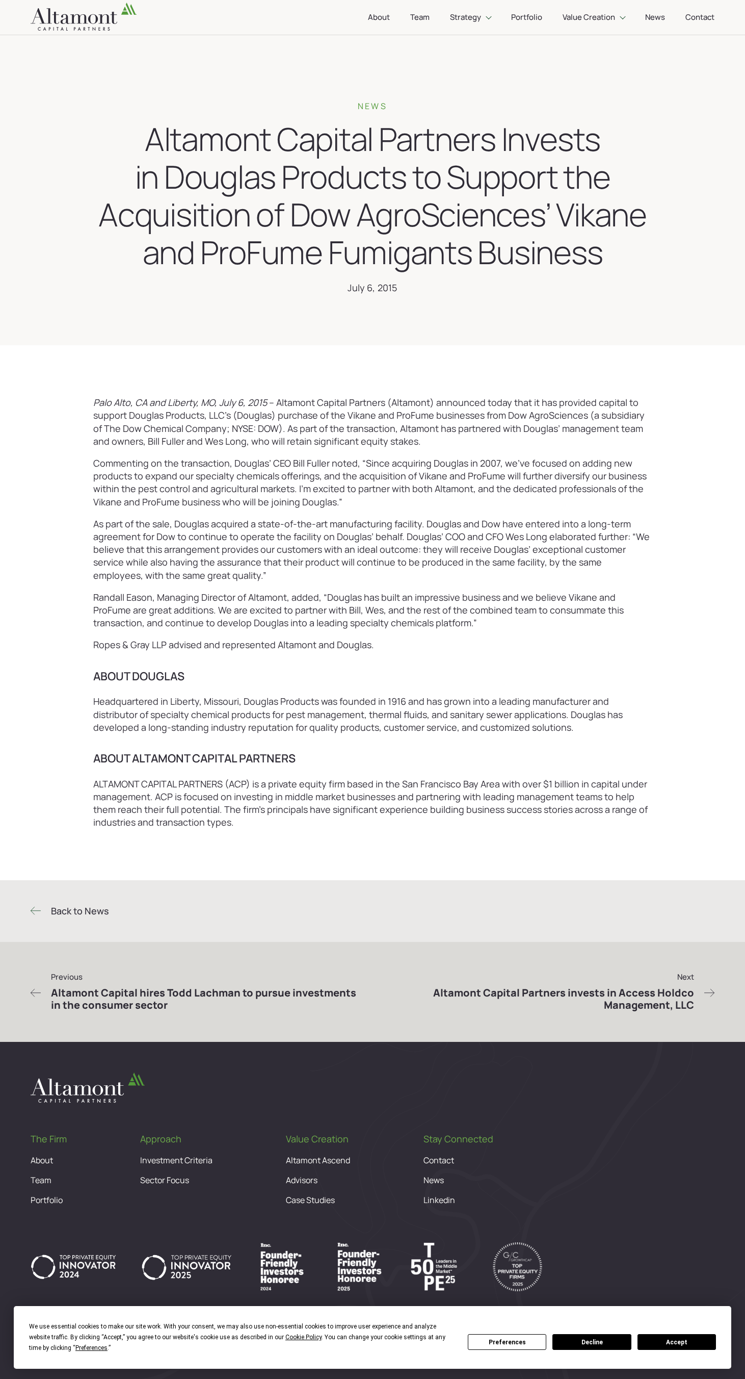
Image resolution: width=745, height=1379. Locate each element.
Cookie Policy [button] (303, 1337)
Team (420, 17)
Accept (676, 1342)
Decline (592, 1342)
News (655, 17)
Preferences (507, 1342)
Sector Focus (164, 1180)
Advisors (301, 1180)
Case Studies (310, 1200)
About (379, 17)
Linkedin (439, 1200)
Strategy (465, 17)
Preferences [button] (91, 1347)
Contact (699, 17)
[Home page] (84, 17)
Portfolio (526, 17)
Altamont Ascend (318, 1160)
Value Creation (589, 17)
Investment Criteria (176, 1160)
